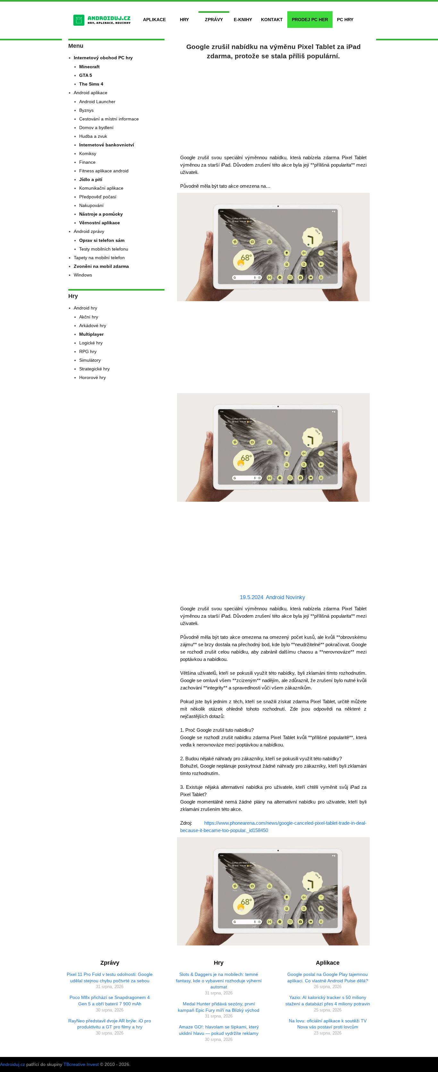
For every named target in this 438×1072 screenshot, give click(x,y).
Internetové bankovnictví (106, 144)
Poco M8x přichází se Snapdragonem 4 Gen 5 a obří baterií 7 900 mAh (110, 1000)
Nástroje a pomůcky (101, 214)
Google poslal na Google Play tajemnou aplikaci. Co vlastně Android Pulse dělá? (327, 977)
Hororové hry (92, 377)
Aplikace (154, 19)
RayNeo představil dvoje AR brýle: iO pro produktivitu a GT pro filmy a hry (109, 1024)
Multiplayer (91, 334)
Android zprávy (89, 231)
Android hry (85, 307)
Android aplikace (90, 92)
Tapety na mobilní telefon (99, 257)
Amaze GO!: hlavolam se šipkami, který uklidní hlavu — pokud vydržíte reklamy (219, 1030)
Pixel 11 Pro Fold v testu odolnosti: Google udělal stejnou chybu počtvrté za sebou (110, 977)
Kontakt (272, 19)
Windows (83, 274)
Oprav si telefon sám (101, 240)
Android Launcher (97, 101)
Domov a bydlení (96, 127)
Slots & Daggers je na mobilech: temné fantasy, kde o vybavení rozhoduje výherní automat (219, 980)
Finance (87, 162)
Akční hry (88, 316)
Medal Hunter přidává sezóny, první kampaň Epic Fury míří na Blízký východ (218, 1007)
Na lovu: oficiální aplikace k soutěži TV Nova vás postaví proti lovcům (327, 1024)
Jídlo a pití (90, 179)
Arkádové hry (92, 325)
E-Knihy (243, 19)
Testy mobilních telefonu (103, 249)
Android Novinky (285, 597)
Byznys (86, 110)
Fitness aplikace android (104, 170)
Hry (184, 19)
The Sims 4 (91, 84)
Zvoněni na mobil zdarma (101, 266)
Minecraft (89, 66)
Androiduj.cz (12, 1064)
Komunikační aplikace (101, 188)
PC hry (345, 19)
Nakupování (91, 205)
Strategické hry (94, 368)
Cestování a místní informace (109, 118)
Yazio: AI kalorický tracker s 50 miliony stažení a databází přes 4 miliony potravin (327, 1000)
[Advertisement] (273, 106)
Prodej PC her (310, 19)
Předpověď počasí (97, 196)
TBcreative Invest (81, 1064)
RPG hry (88, 351)
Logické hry (91, 342)
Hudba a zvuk (93, 136)
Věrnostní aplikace (99, 222)
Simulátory (90, 360)
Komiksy (87, 153)
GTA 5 (85, 75)
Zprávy (214, 19)
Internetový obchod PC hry (103, 57)
